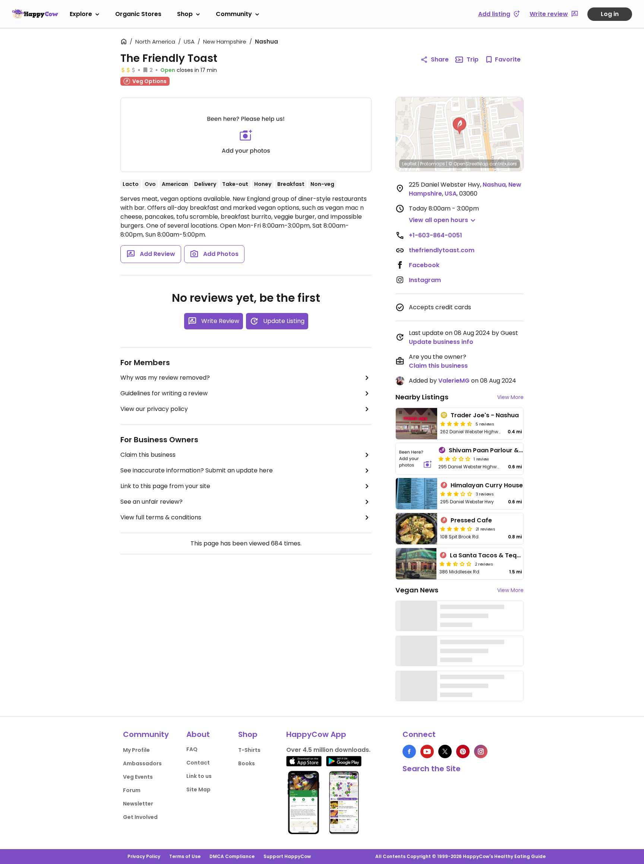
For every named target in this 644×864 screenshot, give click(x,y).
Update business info (441, 342)
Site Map (198, 789)
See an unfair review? (151, 501)
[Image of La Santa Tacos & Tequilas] (416, 563)
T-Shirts (249, 750)
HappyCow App (316, 734)
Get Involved (140, 817)
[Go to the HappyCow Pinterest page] (463, 751)
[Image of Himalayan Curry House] (416, 493)
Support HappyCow (287, 856)
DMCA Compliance (232, 856)
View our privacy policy (154, 409)
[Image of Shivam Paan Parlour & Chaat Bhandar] (415, 458)
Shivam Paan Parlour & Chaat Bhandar (508, 450)
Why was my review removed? (165, 377)
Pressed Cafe (471, 520)
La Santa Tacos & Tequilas (490, 555)
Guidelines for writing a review (164, 393)
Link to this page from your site (165, 486)
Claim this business (148, 454)
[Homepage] (35, 14)
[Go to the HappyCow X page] (445, 751)
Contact (198, 762)
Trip (473, 59)
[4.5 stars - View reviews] (456, 423)
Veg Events (138, 777)
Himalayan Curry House (487, 485)
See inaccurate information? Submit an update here (196, 470)
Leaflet (409, 164)
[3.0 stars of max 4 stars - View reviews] (456, 493)
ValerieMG (454, 380)
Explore (81, 14)
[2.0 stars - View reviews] (454, 458)
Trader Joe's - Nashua (485, 415)
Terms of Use (185, 856)
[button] (459, 125)
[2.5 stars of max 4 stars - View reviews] (455, 563)
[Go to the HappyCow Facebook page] (409, 751)
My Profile (136, 750)
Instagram (425, 280)
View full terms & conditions (160, 517)
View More (510, 397)
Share (440, 59)
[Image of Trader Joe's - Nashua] (416, 423)
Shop (185, 14)
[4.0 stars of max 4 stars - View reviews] (456, 528)
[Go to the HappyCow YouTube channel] (427, 751)
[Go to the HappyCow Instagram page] (480, 751)
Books (246, 763)
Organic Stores (138, 14)
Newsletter (138, 803)
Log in (610, 14)
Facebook (424, 265)
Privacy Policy (143, 856)
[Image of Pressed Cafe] (416, 528)
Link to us (199, 776)
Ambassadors (142, 763)
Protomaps (432, 164)
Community (234, 14)
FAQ (192, 749)
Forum (132, 790)
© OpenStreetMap (468, 164)
